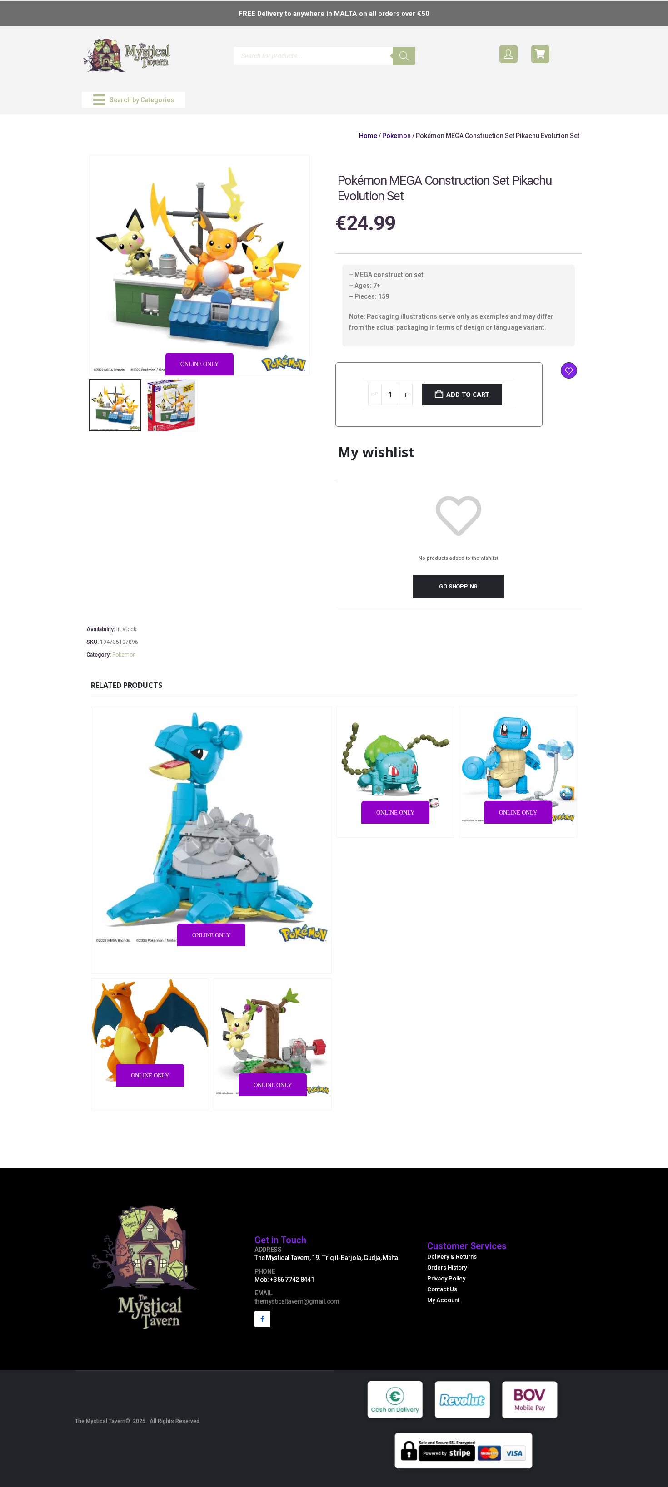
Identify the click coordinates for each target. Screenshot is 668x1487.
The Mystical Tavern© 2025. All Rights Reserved (137, 1421)
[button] (133, 100)
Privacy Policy (446, 1278)
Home (368, 135)
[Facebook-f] (262, 1319)
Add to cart (467, 394)
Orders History (447, 1267)
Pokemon (396, 135)
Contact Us (442, 1289)
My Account (443, 1300)
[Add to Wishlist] (569, 370)
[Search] (404, 56)
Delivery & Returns (452, 1256)
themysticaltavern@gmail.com (296, 1301)
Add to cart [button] (272, 965)
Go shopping (458, 586)
